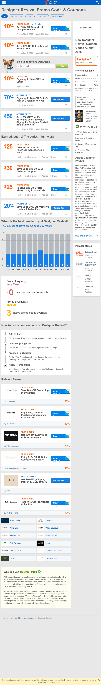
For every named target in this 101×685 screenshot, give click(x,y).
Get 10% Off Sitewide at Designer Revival (29, 28)
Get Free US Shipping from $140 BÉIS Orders (34, 480)
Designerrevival (84, 236)
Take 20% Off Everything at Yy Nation (35, 391)
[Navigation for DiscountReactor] (4, 2)
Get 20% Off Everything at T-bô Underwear (34, 436)
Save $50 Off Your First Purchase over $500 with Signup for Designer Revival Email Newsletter (32, 121)
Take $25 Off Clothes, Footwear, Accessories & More (30, 150)
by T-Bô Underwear (12, 446)
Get (62, 66)
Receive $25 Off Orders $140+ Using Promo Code (30, 189)
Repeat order (57, 16)
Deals (30, 16)
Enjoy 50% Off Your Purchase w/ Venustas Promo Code (33, 415)
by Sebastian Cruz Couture (15, 468)
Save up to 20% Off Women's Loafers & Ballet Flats (32, 208)
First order (42, 16)
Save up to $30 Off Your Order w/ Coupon (29, 170)
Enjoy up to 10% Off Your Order (30, 80)
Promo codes (16, 16)
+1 (69, 34)
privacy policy (56, 682)
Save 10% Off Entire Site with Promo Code (32, 47)
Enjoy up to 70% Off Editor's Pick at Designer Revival (32, 99)
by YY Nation (9, 401)
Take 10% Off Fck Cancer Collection (35, 503)
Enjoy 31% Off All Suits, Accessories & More (34, 458)
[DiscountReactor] (51, 2)
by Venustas (9, 424)
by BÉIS (7, 491)
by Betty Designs (11, 513)
